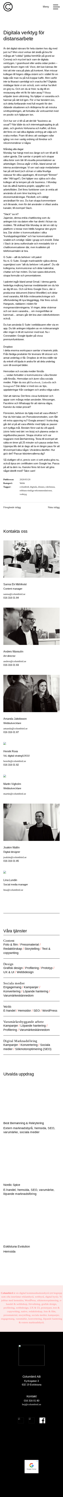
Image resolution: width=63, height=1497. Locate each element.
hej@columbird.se (31, 1404)
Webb (22, 483)
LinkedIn (47, 382)
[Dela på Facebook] (28, 509)
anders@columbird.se (14, 661)
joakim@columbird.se (15, 857)
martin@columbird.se (14, 793)
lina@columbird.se (13, 890)
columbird (24, 487)
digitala (33, 487)
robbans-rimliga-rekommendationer (36, 490)
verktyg (23, 494)
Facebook (35, 382)
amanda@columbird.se (15, 728)
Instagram (8, 386)
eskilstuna (50, 487)
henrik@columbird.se (14, 761)
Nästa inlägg (54, 507)
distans (41, 487)
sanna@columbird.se (14, 594)
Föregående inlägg (12, 507)
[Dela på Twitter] (35, 509)
